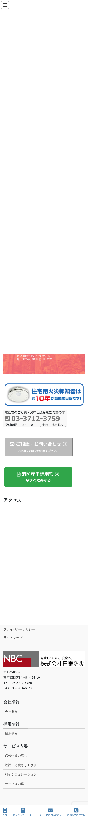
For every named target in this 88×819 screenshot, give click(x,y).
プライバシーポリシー (19, 629)
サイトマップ (12, 637)
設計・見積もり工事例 (21, 765)
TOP (5, 815)
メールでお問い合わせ (50, 815)
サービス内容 (14, 784)
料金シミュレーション (21, 774)
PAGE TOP (81, 799)
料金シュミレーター (23, 815)
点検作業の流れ (16, 755)
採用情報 (11, 733)
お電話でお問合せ (76, 815)
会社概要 (11, 711)
